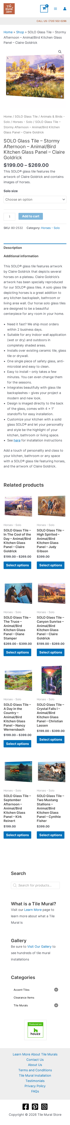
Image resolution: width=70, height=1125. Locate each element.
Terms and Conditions (35, 1070)
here (17, 440)
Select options (17, 565)
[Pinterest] (35, 1106)
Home (8, 32)
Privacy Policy (35, 1086)
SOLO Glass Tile (26, 116)
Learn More (33, 910)
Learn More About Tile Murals (35, 1054)
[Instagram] (44, 1106)
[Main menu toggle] (56, 9)
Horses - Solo (22, 122)
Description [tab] (13, 248)
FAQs (35, 1091)
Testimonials (35, 1081)
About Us (35, 1065)
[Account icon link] (64, 8)
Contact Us (35, 1060)
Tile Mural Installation (35, 1075)
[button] (60, 52)
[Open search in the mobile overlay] (35, 885)
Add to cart (30, 216)
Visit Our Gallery (39, 946)
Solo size (11, 191)
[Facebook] (25, 1106)
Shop (20, 32)
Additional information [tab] (21, 256)
